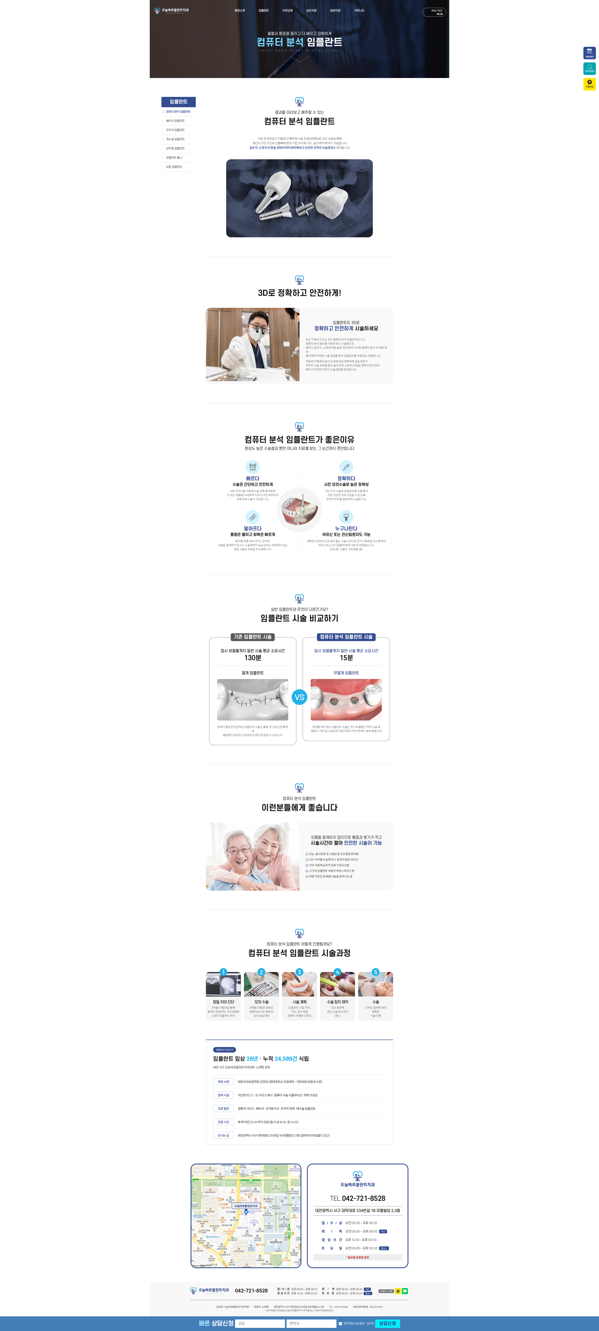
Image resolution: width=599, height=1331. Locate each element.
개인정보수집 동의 (353, 1323)
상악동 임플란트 (175, 148)
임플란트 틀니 (174, 157)
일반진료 (335, 10)
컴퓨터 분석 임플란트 (178, 111)
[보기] (370, 1323)
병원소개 (240, 10)
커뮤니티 (359, 10)
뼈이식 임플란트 (175, 121)
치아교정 (287, 10)
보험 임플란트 (174, 167)
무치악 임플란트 (175, 130)
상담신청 (387, 1323)
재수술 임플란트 (175, 139)
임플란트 (264, 10)
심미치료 (311, 10)
